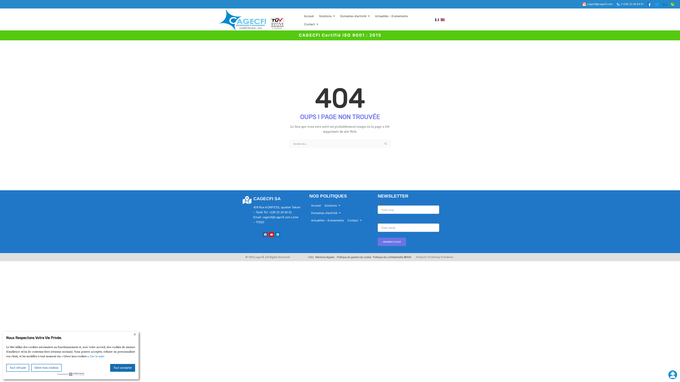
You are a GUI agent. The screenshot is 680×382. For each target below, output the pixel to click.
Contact (309, 24)
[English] (443, 19)
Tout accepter (122, 367)
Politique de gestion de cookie (354, 257)
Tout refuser (17, 367)
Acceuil (309, 16)
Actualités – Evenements (391, 16)
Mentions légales (324, 257)
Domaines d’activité (353, 16)
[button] (327, 16)
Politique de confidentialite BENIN (392, 257)
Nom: (381, 203)
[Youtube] (271, 234)
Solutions (325, 16)
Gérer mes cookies (46, 367)
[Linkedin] (277, 234)
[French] (437, 19)
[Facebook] (265, 234)
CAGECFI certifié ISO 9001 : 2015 (340, 35)
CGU (311, 257)
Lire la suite (97, 356)
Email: (381, 221)
